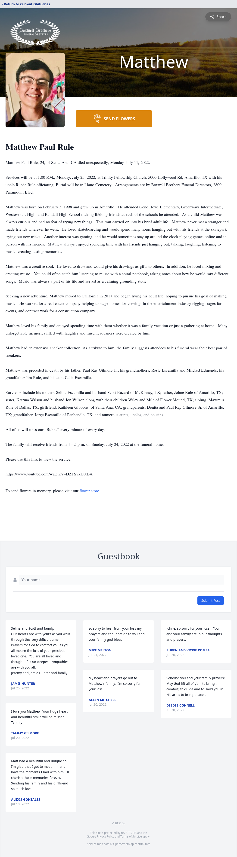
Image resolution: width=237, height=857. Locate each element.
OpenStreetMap (123, 844)
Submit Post (210, 600)
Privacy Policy (105, 836)
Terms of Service (131, 836)
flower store (89, 490)
